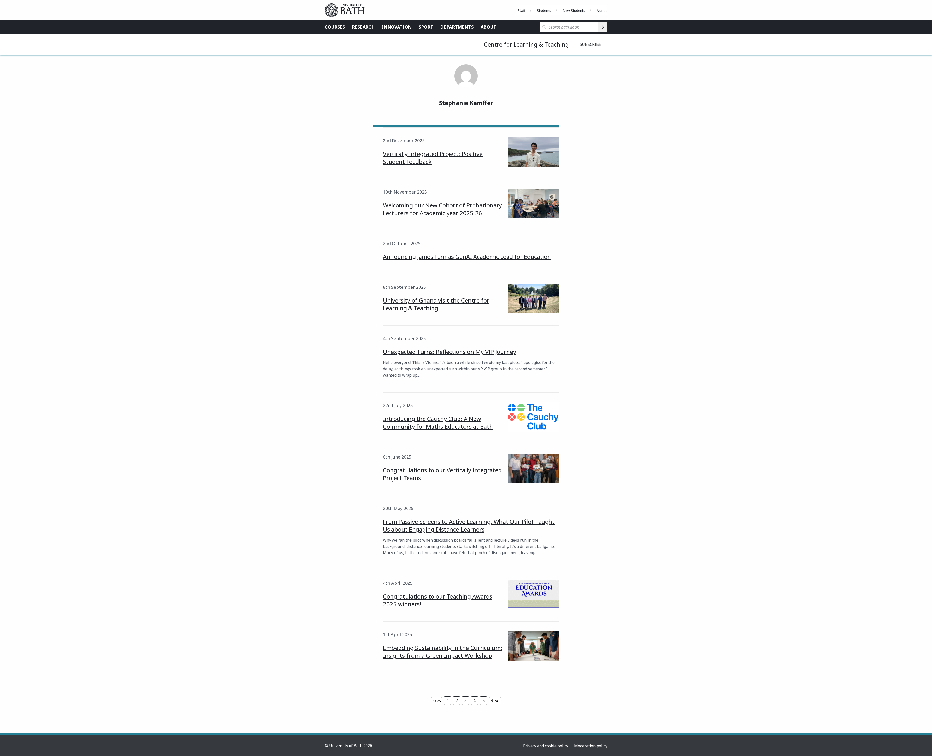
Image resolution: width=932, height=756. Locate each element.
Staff (521, 10)
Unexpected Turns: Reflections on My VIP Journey (449, 352)
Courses (335, 27)
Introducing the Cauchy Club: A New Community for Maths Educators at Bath (438, 422)
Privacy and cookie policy (545, 745)
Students (544, 10)
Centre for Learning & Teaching (526, 44)
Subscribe (590, 44)
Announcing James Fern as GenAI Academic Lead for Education (467, 257)
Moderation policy (590, 745)
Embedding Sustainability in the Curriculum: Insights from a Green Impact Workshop (442, 651)
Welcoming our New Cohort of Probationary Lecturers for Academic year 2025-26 (442, 209)
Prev (436, 700)
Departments (457, 27)
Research (363, 27)
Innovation (397, 27)
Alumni (602, 10)
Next (495, 700)
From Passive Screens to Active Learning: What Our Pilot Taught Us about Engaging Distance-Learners (469, 525)
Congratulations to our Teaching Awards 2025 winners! (437, 600)
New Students (574, 10)
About (488, 27)
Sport (426, 27)
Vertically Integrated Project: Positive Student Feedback (433, 157)
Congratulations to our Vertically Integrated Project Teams (442, 474)
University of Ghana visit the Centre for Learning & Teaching (436, 304)
